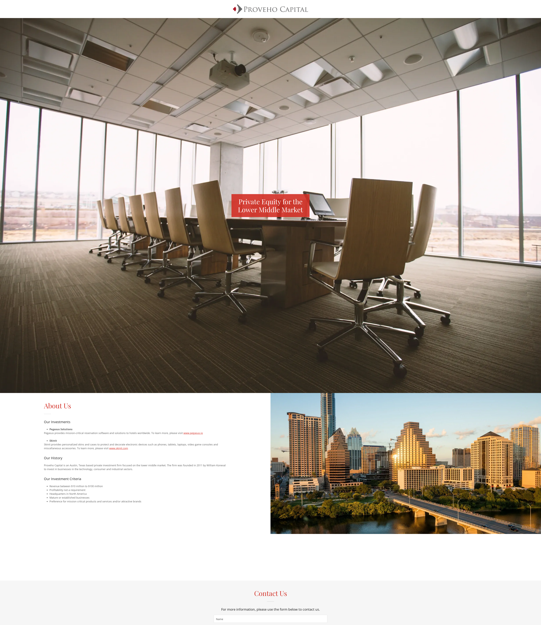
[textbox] (270, 619)
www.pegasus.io (193, 433)
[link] (270, 8)
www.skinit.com (118, 448)
